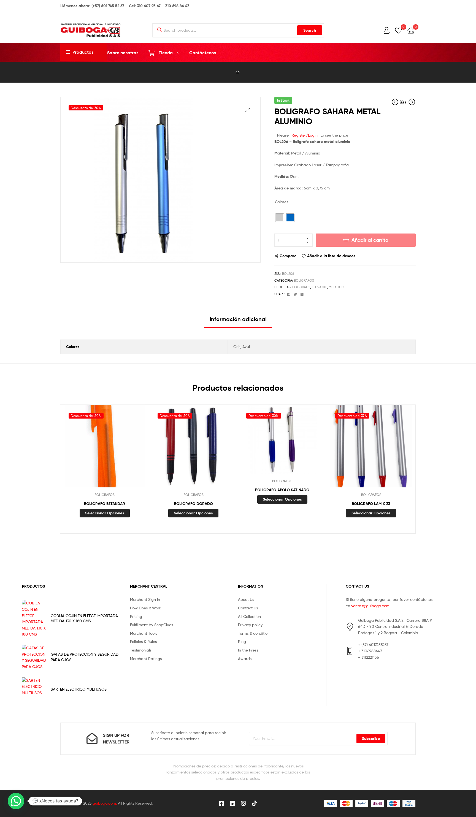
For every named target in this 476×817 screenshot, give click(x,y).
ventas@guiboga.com (370, 605)
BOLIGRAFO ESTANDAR (104, 503)
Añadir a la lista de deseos (331, 255)
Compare (288, 255)
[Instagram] (243, 803)
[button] (247, 110)
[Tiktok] (254, 803)
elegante (319, 287)
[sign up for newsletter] (92, 738)
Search (309, 30)
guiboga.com (104, 803)
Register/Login (304, 135)
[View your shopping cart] (411, 30)
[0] (398, 30)
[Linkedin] (232, 803)
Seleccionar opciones (104, 513)
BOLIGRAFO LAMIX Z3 (371, 503)
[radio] (279, 218)
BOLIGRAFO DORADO (193, 503)
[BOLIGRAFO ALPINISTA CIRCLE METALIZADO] (395, 102)
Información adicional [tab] (238, 319)
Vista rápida (118, 450)
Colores (281, 201)
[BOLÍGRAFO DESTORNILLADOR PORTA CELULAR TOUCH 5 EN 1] (412, 102)
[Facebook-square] (221, 803)
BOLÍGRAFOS (304, 280)
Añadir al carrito (369, 240)
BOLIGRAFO (301, 287)
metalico (336, 287)
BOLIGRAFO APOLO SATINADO (282, 489)
